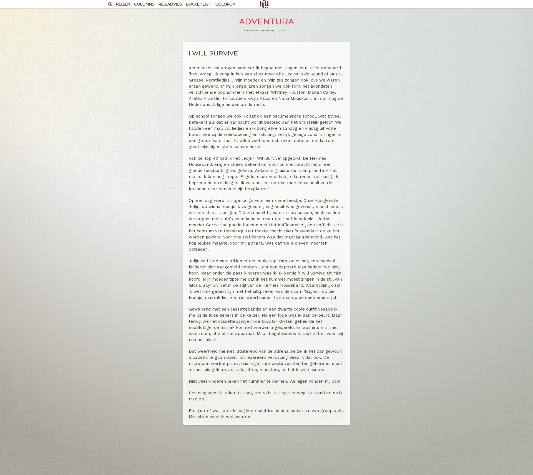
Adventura (266, 21)
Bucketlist (199, 4)
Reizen (123, 4)
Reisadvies (170, 4)
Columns (144, 4)
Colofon (225, 4)
